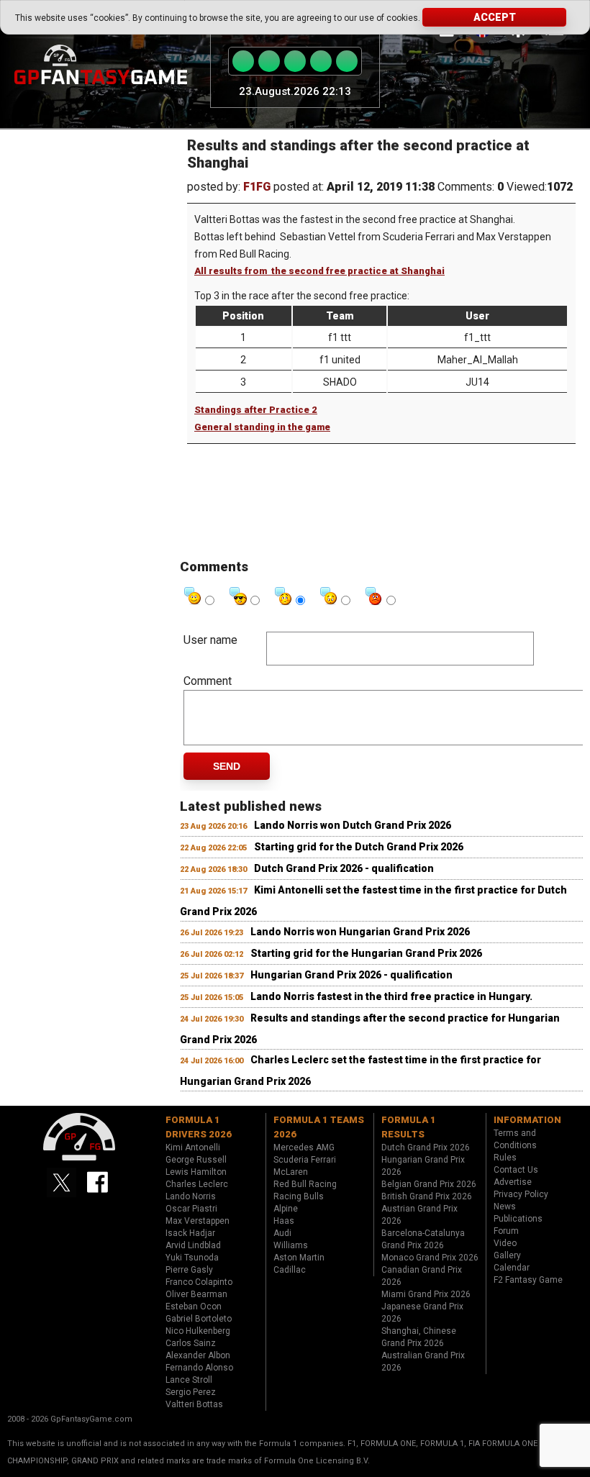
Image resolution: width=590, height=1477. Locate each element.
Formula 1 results (408, 1127)
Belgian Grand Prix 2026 (428, 1184)
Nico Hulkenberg (197, 1331)
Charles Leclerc (196, 1184)
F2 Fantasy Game (528, 1280)
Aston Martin (298, 1258)
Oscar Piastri (191, 1209)
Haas (283, 1221)
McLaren (290, 1172)
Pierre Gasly (189, 1270)
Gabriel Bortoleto (198, 1319)
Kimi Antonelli (192, 1147)
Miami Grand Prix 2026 (426, 1294)
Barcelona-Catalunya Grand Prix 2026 (423, 1239)
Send (226, 766)
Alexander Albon (197, 1355)
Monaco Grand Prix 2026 (429, 1258)
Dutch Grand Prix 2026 (425, 1147)
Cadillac (289, 1270)
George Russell (196, 1160)
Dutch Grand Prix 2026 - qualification (344, 868)
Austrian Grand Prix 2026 (419, 1215)
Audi (282, 1233)
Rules (505, 1158)
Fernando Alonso (199, 1368)
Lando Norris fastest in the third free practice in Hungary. (391, 996)
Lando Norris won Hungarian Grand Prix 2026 (360, 931)
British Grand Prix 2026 (426, 1196)
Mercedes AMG (304, 1147)
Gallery (507, 1255)
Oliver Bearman (196, 1294)
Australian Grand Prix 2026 (423, 1361)
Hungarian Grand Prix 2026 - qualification (351, 975)
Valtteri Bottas (194, 1404)
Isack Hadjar (190, 1233)
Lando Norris (190, 1196)
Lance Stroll (188, 1380)
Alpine (285, 1209)
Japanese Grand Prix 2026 (422, 1312)
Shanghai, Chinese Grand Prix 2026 (418, 1337)
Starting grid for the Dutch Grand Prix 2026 (358, 847)
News (505, 1206)
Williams (290, 1245)
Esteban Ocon (193, 1306)
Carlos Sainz (190, 1343)
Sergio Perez (190, 1392)
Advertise (513, 1182)
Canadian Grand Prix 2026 (421, 1276)
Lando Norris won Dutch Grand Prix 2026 (352, 825)
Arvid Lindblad (193, 1245)
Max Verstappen (197, 1221)
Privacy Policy (521, 1194)
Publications (518, 1219)
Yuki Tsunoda (192, 1258)
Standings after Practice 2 (255, 409)
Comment (207, 681)
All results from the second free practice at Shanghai (319, 270)
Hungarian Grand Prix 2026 (423, 1166)
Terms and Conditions (515, 1139)
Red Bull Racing (305, 1184)
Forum (506, 1231)
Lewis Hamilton (196, 1172)
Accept (494, 17)
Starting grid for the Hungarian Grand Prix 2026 (366, 953)
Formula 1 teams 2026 (318, 1127)
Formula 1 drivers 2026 (198, 1127)
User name (210, 640)
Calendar (512, 1268)
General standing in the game (262, 427)
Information (527, 1119)
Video (505, 1243)
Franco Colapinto (198, 1282)
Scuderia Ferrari (304, 1160)
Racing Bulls (298, 1196)
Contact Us (516, 1170)
